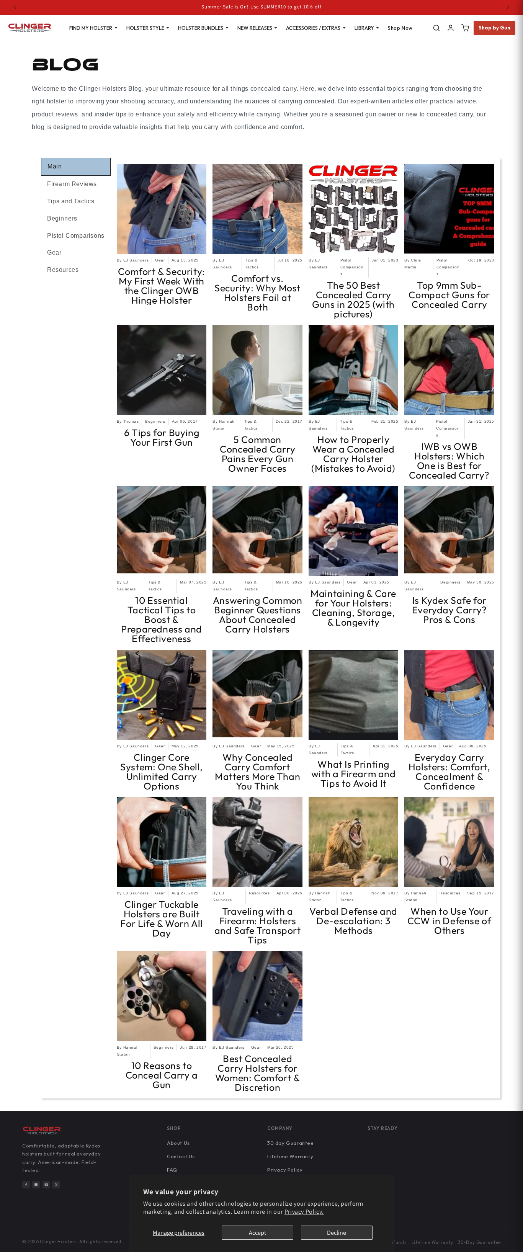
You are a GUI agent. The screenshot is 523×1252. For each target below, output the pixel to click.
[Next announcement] (508, 7)
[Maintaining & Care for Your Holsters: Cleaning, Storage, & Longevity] (354, 531)
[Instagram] (36, 1184)
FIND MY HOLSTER (90, 28)
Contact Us (181, 1156)
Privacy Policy (284, 1170)
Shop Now (400, 28)
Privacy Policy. (304, 1212)
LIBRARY (364, 28)
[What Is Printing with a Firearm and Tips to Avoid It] (354, 695)
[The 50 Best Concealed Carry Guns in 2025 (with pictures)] (354, 209)
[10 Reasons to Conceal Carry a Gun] (162, 996)
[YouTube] (46, 1184)
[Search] (436, 28)
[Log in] (450, 28)
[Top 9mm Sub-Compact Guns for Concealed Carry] (449, 209)
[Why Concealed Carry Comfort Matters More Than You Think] (257, 695)
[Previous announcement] (15, 7)
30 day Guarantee (290, 1143)
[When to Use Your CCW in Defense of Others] (449, 842)
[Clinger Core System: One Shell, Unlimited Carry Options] (162, 695)
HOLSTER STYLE (145, 28)
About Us (178, 1143)
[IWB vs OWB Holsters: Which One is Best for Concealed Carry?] (449, 370)
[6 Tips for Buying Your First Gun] (162, 370)
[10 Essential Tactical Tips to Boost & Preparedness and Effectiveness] (162, 531)
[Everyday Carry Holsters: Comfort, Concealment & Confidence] (449, 695)
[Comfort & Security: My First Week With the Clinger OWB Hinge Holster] (162, 209)
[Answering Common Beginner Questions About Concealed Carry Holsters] (257, 531)
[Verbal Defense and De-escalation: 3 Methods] (354, 842)
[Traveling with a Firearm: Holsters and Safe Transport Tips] (257, 842)
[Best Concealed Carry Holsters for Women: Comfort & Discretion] (257, 996)
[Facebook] (26, 1184)
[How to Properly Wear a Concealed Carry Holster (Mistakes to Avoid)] (354, 370)
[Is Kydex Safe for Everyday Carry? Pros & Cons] (449, 531)
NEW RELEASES (254, 28)
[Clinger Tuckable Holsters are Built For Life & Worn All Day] (162, 842)
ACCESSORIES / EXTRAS (313, 28)
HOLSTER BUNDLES (200, 28)
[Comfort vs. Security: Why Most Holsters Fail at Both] (257, 209)
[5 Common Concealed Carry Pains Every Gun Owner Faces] (257, 370)
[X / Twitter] (56, 1184)
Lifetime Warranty (290, 1156)
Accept (257, 1233)
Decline (336, 1233)
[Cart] (465, 28)
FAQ (172, 1170)
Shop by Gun (495, 28)
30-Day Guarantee (479, 1242)
